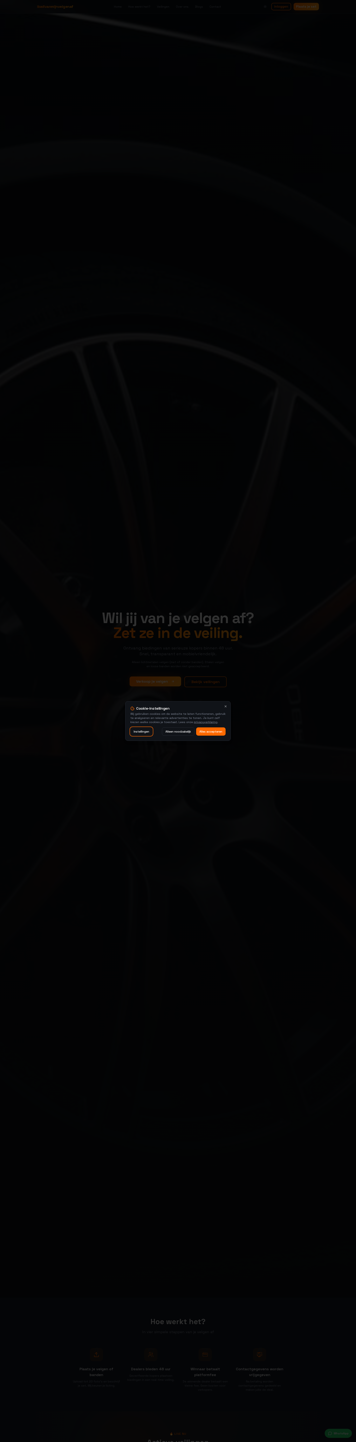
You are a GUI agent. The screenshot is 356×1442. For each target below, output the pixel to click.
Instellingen (141, 731)
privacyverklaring (205, 722)
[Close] (225, 706)
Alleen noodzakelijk (178, 731)
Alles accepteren (210, 731)
